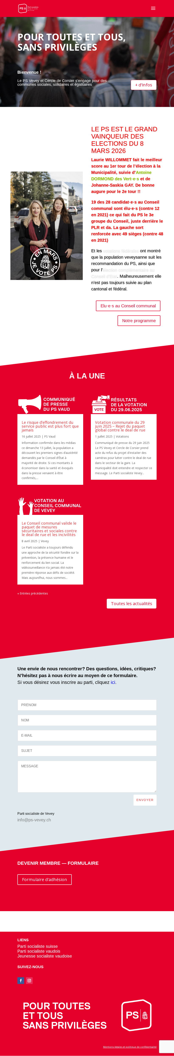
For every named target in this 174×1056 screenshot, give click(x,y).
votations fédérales (121, 250)
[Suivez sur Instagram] (29, 980)
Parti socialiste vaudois (38, 951)
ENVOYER (145, 800)
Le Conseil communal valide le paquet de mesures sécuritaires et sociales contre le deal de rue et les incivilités (49, 529)
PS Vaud (49, 436)
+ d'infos (143, 85)
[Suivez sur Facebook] (20, 980)
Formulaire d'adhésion (44, 879)
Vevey (45, 541)
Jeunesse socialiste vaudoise (44, 956)
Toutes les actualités (131, 603)
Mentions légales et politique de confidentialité (130, 1046)
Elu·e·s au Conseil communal (128, 305)
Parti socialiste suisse (37, 946)
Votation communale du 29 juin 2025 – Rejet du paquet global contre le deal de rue (120, 426)
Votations (122, 436)
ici (113, 682)
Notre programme (139, 320)
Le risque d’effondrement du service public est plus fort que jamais (50, 426)
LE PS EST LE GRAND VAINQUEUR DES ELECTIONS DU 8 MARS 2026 (124, 140)
